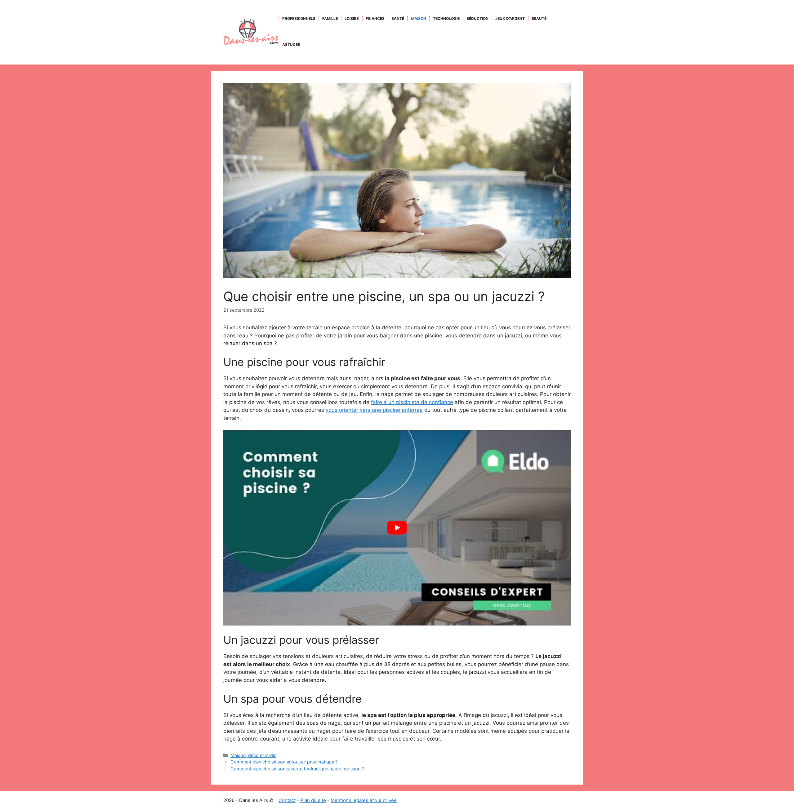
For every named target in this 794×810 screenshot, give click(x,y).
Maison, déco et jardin (253, 755)
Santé (397, 18)
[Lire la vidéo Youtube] (397, 527)
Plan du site (313, 800)
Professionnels (298, 18)
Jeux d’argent (510, 18)
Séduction (477, 18)
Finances (375, 18)
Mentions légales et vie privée (364, 800)
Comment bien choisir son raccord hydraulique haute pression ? (297, 768)
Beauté (539, 18)
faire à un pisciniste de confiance (412, 402)
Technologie (446, 18)
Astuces (291, 44)
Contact (287, 800)
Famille (330, 18)
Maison (418, 18)
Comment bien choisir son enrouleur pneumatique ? (283, 761)
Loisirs (352, 18)
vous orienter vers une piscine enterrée (374, 410)
